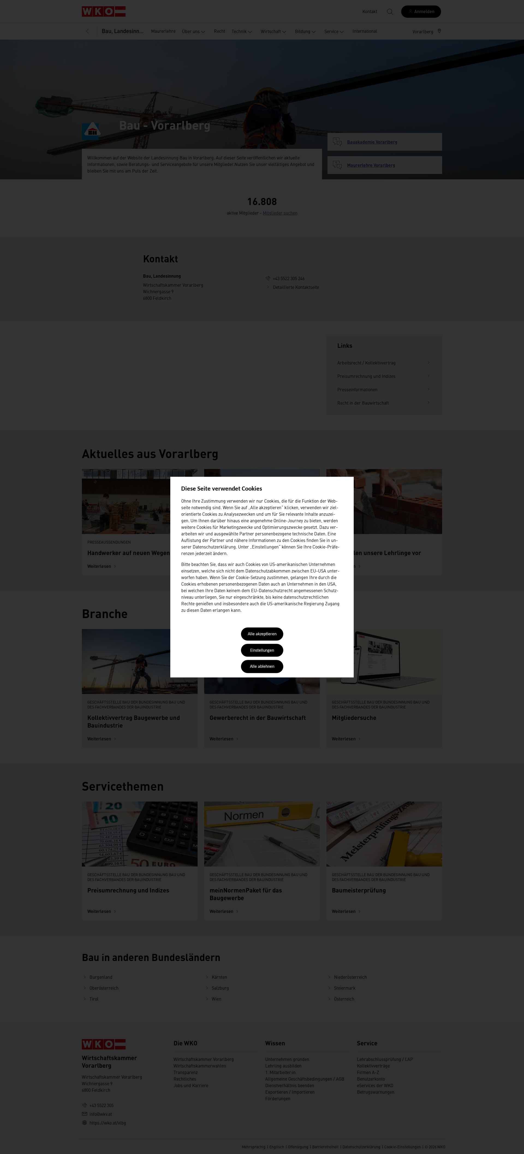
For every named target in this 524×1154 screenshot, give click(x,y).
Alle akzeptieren (262, 634)
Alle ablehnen (262, 667)
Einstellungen (262, 650)
